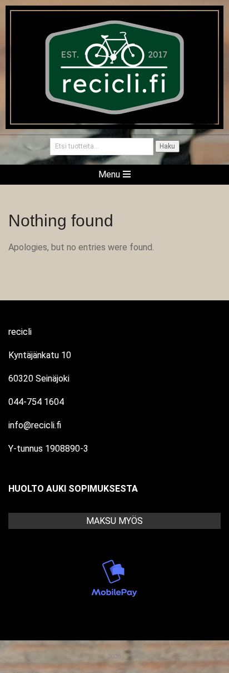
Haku (167, 146)
